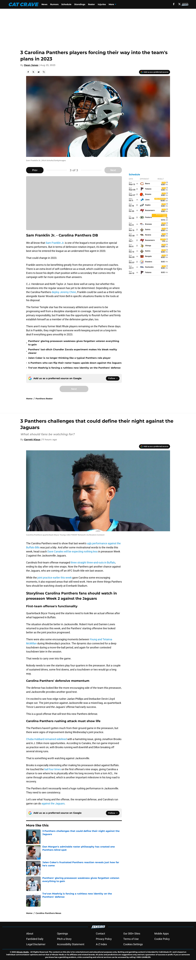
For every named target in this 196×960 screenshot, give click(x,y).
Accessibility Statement (70, 944)
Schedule (66, 4)
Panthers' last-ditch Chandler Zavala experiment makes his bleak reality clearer (72, 351)
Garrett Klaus (32, 439)
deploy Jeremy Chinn (64, 292)
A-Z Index (101, 944)
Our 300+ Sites (131, 933)
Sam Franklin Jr (55, 242)
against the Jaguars (53, 803)
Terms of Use (131, 938)
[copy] (44, 72)
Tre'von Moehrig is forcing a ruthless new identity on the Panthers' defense (74, 367)
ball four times (52, 769)
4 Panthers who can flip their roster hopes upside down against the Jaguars (75, 362)
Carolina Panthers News (48, 913)
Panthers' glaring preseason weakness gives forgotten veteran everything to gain (73, 343)
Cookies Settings (133, 944)
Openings (62, 933)
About (29, 933)
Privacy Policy (104, 938)
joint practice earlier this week (54, 577)
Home (29, 398)
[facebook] (173, 4)
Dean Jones (31, 65)
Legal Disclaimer (35, 944)
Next (113, 170)
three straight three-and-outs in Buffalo (93, 562)
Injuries (102, 4)
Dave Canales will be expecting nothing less (72, 551)
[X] (179, 4)
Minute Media (22, 952)
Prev (34, 170)
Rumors (54, 4)
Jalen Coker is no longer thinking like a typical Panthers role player (69, 358)
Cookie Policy (162, 938)
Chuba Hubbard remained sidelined (46, 739)
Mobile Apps (161, 933)
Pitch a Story (64, 938)
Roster (91, 4)
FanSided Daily (34, 938)
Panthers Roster (44, 398)
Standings (79, 4)
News (44, 4)
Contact (100, 933)
